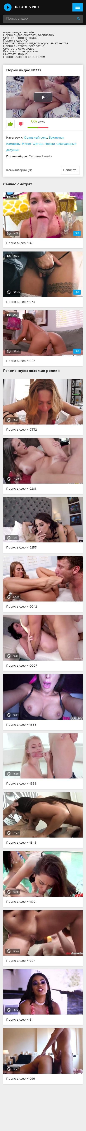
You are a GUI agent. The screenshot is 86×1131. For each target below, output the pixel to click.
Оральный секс (35, 137)
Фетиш (38, 144)
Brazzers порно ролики (20, 51)
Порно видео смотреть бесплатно (28, 35)
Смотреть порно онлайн (21, 38)
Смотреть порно (15, 54)
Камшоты (13, 144)
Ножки (50, 144)
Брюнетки (56, 137)
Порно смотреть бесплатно (23, 46)
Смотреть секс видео (18, 49)
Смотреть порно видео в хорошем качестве (35, 43)
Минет (26, 144)
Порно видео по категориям (24, 57)
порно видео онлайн (18, 32)
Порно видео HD (15, 40)
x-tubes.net (27, 7)
